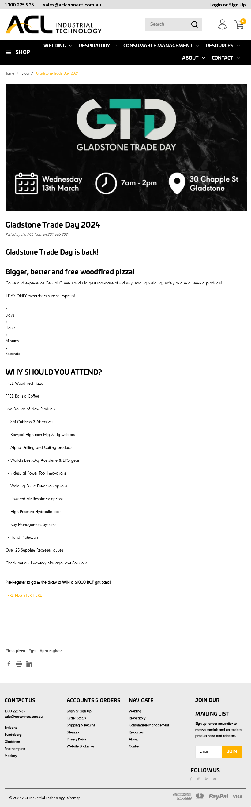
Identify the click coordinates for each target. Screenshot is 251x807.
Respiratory (94, 46)
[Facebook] (9, 664)
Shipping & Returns (81, 726)
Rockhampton (15, 749)
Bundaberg (13, 735)
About (190, 58)
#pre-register (51, 651)
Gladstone (12, 742)
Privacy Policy (76, 740)
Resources (219, 46)
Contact (222, 58)
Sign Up (237, 4)
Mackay (11, 756)
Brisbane (11, 728)
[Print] (19, 664)
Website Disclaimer (80, 747)
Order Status (76, 719)
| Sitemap (72, 797)
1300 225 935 (19, 4)
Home (9, 74)
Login (215, 4)
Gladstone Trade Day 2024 (57, 74)
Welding (135, 711)
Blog (25, 74)
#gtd (32, 651)
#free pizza (15, 651)
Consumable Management (158, 46)
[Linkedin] (29, 664)
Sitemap (73, 733)
